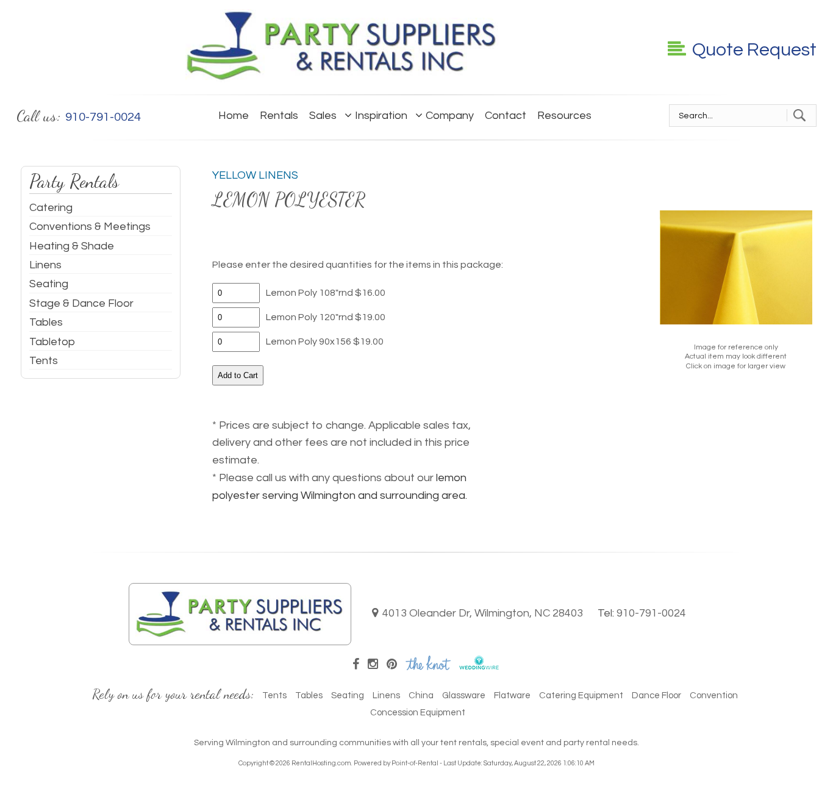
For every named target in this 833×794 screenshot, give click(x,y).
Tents (43, 361)
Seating (48, 284)
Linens (45, 265)
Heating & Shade (71, 246)
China (421, 695)
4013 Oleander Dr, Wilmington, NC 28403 (482, 613)
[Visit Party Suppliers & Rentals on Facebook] (355, 665)
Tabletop (52, 342)
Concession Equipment (417, 712)
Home (233, 115)
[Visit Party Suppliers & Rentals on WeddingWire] (479, 666)
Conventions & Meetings (90, 226)
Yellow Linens (255, 175)
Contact (505, 115)
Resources (564, 115)
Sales (323, 115)
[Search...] (799, 115)
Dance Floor (656, 695)
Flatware (512, 695)
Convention (714, 695)
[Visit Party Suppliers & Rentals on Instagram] (373, 665)
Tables (46, 322)
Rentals (279, 115)
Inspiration (381, 115)
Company (450, 115)
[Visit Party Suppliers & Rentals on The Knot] (428, 666)
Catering (51, 207)
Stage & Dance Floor (81, 303)
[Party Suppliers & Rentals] (342, 79)
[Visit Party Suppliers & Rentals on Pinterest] (392, 665)
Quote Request (754, 49)
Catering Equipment (581, 695)
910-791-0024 (651, 613)
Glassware (463, 695)
